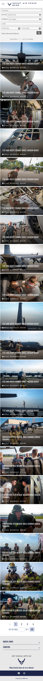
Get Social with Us (21, 656)
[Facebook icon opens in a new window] (18, 673)
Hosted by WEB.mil (22, 678)
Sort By (4, 15)
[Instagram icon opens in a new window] (24, 673)
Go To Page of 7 (19, 629)
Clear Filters (13, 39)
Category (5, 19)
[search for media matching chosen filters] (39, 32)
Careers (6, 647)
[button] (3, 4)
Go (32, 629)
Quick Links (8, 641)
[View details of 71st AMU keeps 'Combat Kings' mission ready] (21, 56)
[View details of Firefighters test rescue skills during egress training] (21, 432)
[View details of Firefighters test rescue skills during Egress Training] (21, 461)
